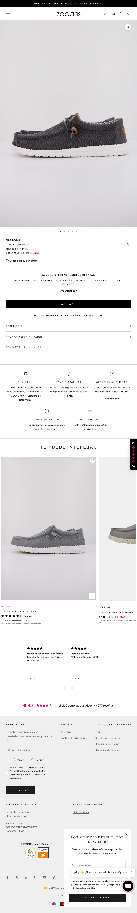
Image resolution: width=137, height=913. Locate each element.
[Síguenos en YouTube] (44, 877)
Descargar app (68, 290)
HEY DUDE (13, 239)
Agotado (68, 304)
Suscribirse (20, 790)
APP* (100, 3)
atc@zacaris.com (16, 816)
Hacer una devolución (107, 749)
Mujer (20, 760)
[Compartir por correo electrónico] (39, 347)
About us (66, 732)
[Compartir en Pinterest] (34, 347)
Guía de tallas (81, 812)
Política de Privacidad (73, 738)
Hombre (39, 760)
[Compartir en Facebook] (24, 347)
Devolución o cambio (107, 738)
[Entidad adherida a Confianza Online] (37, 852)
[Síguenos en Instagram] (26, 877)
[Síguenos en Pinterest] (35, 877)
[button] (65, 687)
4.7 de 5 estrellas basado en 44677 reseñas (86, 705)
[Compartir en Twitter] (29, 347)
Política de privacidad (84, 888)
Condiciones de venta (107, 744)
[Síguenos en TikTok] (54, 877)
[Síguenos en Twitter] (17, 877)
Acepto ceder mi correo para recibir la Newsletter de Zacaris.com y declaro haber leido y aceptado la (99, 885)
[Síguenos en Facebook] (7, 877)
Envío (98, 732)
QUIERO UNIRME (97, 897)
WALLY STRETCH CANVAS (18, 611)
